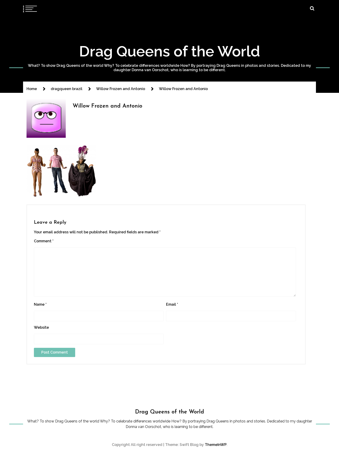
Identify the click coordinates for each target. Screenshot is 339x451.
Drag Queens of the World (169, 51)
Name (40, 304)
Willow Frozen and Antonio (107, 106)
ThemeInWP (215, 444)
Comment (44, 241)
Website (41, 327)
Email (172, 304)
